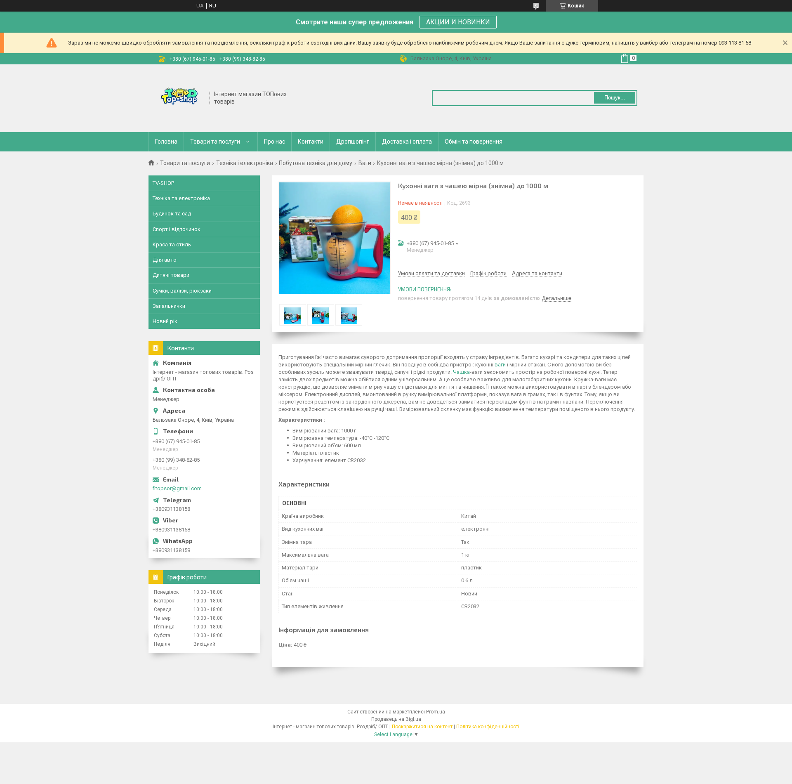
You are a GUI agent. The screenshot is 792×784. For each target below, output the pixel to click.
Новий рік (165, 321)
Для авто (165, 260)
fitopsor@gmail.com (177, 488)
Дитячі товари (171, 275)
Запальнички (169, 306)
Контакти (310, 141)
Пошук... (614, 97)
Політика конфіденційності (487, 727)
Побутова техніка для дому (315, 163)
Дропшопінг (352, 141)
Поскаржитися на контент (422, 727)
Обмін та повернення (473, 141)
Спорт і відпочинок (176, 229)
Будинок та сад (172, 213)
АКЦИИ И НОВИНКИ (458, 22)
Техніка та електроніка (181, 198)
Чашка (461, 372)
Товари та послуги (215, 141)
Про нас (274, 141)
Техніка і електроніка (244, 163)
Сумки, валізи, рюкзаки (182, 291)
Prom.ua (435, 712)
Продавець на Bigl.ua (396, 719)
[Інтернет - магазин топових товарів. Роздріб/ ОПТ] (179, 97)
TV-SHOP (163, 183)
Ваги (364, 163)
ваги (500, 364)
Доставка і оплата (407, 141)
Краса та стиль (172, 244)
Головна (166, 141)
